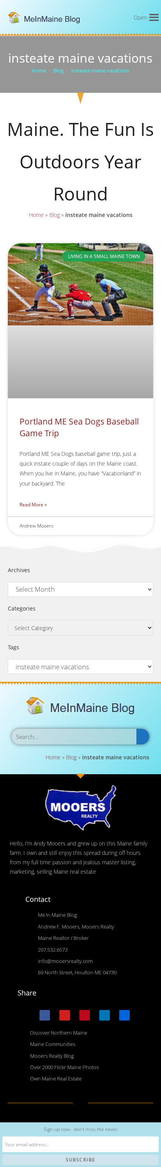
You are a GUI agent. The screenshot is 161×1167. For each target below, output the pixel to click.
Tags (13, 647)
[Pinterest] (84, 1015)
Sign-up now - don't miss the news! (81, 1129)
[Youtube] (64, 1015)
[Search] (142, 736)
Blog (54, 215)
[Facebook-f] (44, 1015)
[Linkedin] (104, 1015)
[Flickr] (124, 1015)
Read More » (33, 504)
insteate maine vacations (100, 70)
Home (36, 215)
